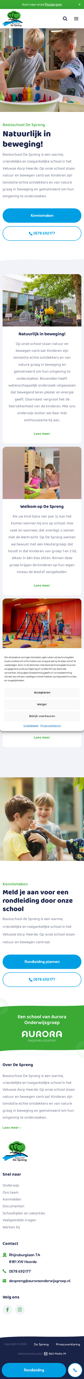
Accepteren (42, 692)
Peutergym (53, 4)
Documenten (13, 1206)
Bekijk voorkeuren (42, 716)
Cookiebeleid (30, 725)
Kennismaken (42, 215)
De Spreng (41, 1344)
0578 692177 (44, 233)
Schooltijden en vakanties (24, 1213)
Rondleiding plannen (42, 961)
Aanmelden (12, 1199)
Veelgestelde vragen (19, 1220)
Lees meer (42, 433)
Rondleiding (34, 1369)
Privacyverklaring (50, 725)
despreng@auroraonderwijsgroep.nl (39, 1280)
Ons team (11, 1193)
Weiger (42, 704)
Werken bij (11, 1227)
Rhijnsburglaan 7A (24, 1258)
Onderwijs (11, 1185)
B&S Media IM (56, 1353)
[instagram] (20, 1310)
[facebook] (7, 1310)
